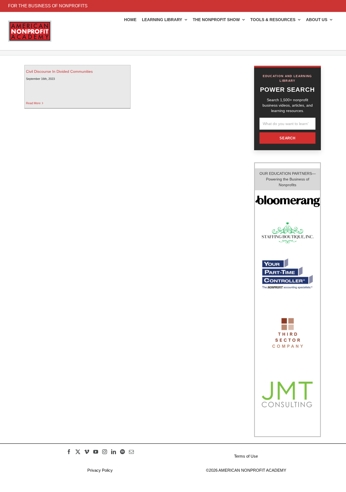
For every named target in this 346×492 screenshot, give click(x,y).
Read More (33, 103)
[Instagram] (104, 451)
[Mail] (131, 451)
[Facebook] (68, 451)
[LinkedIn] (113, 451)
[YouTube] (95, 451)
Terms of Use (246, 456)
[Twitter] (77, 451)
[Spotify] (122, 451)
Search (287, 138)
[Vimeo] (86, 451)
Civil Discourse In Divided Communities (59, 71)
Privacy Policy (100, 470)
